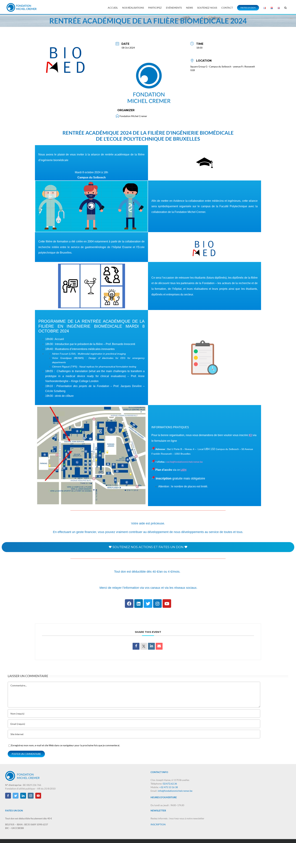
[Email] (159, 646)
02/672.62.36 (170, 783)
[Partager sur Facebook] (136, 646)
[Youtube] (167, 603)
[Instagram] (157, 603)
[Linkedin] (138, 603)
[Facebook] (129, 603)
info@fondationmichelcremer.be (175, 790)
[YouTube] (38, 796)
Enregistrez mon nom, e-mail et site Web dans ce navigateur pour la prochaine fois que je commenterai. (65, 745)
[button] (285, 7)
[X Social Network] (143, 646)
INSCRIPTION (158, 824)
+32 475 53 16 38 (168, 787)
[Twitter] (148, 603)
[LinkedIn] (151, 646)
